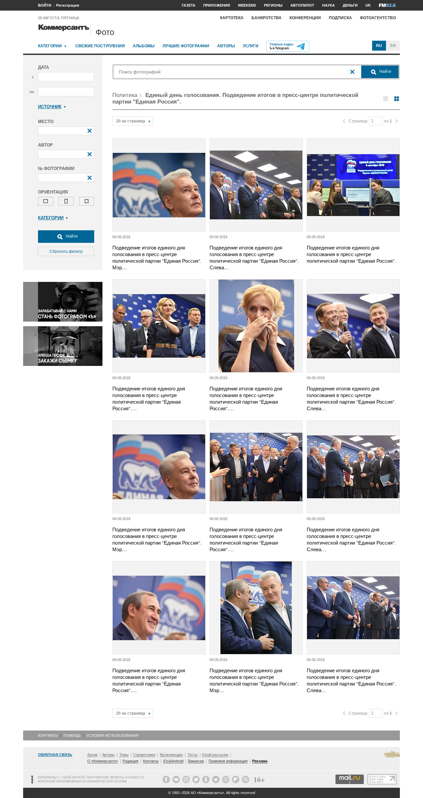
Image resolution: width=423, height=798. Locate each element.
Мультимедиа (171, 755)
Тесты (192, 755)
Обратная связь (55, 755)
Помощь (72, 735)
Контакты (48, 735)
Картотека (232, 18)
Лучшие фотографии (186, 46)
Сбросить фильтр (66, 251)
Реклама (259, 761)
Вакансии (196, 761)
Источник (49, 106)
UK (368, 5)
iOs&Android (173, 761)
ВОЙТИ (44, 5)
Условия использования (112, 735)
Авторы (226, 46)
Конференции (305, 18)
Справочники (144, 755)
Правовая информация (228, 761)
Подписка (340, 18)
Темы (124, 755)
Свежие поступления (100, 46)
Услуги (250, 46)
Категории (50, 46)
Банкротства (266, 18)
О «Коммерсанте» (102, 761)
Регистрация (67, 5)
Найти (71, 236)
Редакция (130, 761)
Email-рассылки (215, 755)
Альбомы (144, 46)
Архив (92, 755)
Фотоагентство (378, 18)
